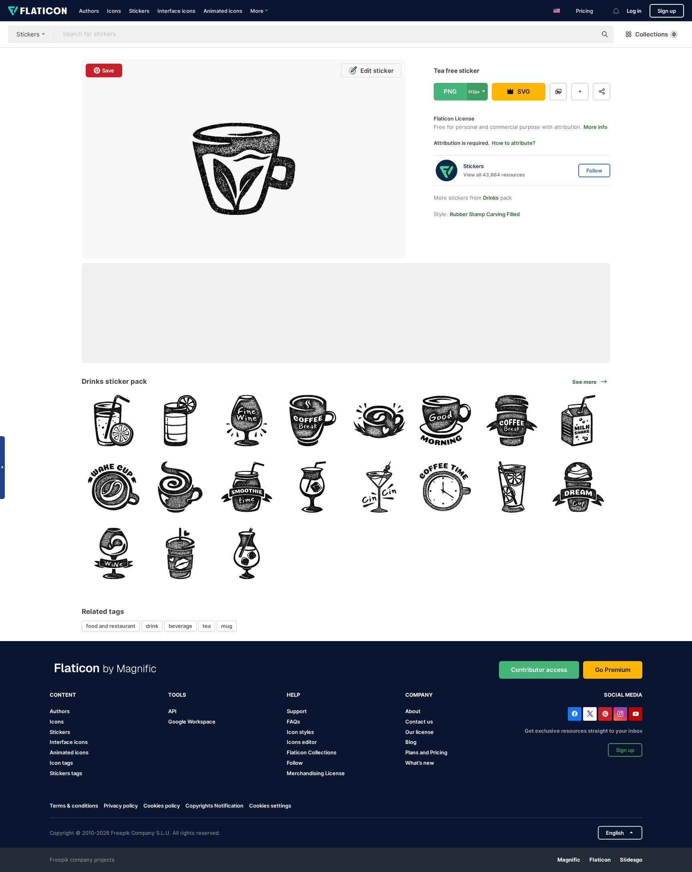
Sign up (667, 11)
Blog (410, 742)
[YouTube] (635, 714)
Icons (114, 11)
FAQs (293, 721)
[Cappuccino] (180, 487)
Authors (89, 11)
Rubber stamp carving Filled (485, 214)
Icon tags (61, 763)
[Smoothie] (246, 487)
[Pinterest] (605, 714)
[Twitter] (590, 714)
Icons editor (302, 742)
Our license (419, 732)
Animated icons (222, 11)
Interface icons (176, 11)
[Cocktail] (180, 421)
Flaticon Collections (311, 752)
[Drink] (578, 487)
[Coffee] (379, 421)
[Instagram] (620, 714)
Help (293, 695)
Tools (177, 695)
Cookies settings (270, 806)
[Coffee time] (445, 487)
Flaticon (600, 859)
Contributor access (539, 670)
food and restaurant (110, 626)
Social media (623, 695)
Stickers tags (66, 773)
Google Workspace (191, 721)
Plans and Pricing (426, 752)
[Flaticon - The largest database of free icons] (37, 10)
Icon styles (300, 732)
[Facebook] (574, 714)
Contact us (419, 721)
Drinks (491, 197)
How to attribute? (513, 143)
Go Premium (612, 670)
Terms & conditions (74, 805)
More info (595, 127)
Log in (634, 11)
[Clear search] (587, 34)
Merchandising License (316, 773)
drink (152, 626)
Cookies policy (161, 805)
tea (207, 626)
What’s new (419, 763)
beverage (180, 626)
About (412, 711)
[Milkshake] (578, 421)
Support (297, 711)
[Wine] (246, 421)
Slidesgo (631, 859)
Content (63, 695)
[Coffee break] (313, 421)
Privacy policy (121, 805)
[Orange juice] (114, 421)
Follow (295, 763)
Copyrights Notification (214, 805)
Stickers (139, 11)
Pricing (584, 11)
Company (418, 695)
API (172, 711)
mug (226, 626)
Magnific (568, 859)
